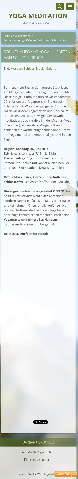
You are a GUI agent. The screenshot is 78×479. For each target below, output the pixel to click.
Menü (70, 6)
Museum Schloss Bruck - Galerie (33, 68)
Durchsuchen (60, 6)
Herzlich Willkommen (17, 36)
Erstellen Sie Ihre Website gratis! (36, 474)
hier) (60, 168)
